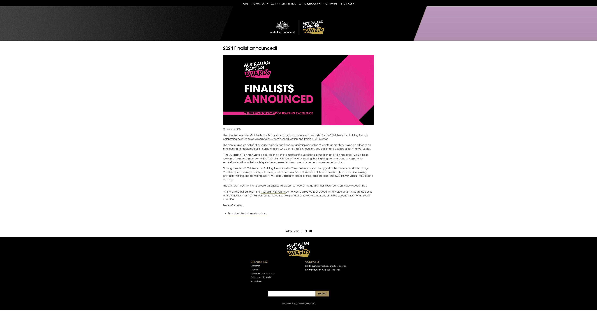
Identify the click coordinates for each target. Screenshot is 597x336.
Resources (346, 3)
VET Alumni (330, 3)
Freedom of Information (261, 277)
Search (322, 293)
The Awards (258, 3)
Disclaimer (255, 265)
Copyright (255, 269)
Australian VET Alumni (273, 191)
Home (245, 3)
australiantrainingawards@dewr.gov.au (329, 265)
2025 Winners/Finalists (283, 3)
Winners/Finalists (308, 3)
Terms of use (256, 281)
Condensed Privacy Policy (262, 273)
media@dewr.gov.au (331, 269)
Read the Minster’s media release (247, 213)
